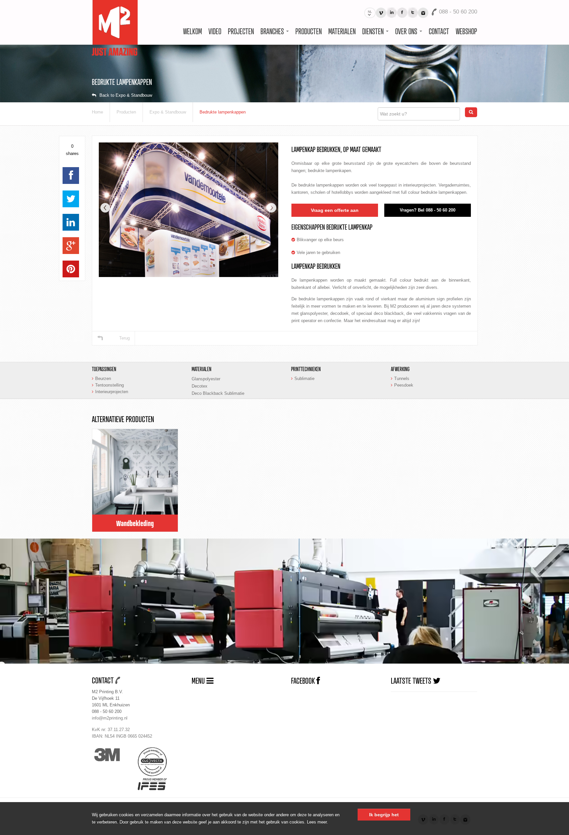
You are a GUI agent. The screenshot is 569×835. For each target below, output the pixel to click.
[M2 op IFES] (157, 784)
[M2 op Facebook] (402, 13)
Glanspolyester (206, 378)
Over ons (407, 31)
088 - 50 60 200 (107, 711)
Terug (124, 338)
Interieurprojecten (111, 391)
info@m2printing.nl (109, 718)
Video (214, 31)
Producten (308, 31)
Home (97, 112)
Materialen (342, 31)
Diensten (373, 31)
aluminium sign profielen (439, 298)
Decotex (199, 386)
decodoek (339, 313)
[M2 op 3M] (113, 754)
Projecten (241, 31)
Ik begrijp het (384, 814)
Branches (272, 31)
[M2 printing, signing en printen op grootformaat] (115, 27)
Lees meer (317, 822)
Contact (439, 31)
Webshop (466, 31)
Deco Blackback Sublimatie (218, 393)
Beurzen (103, 378)
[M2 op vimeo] (381, 13)
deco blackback (389, 313)
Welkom (192, 31)
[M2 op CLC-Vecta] (157, 761)
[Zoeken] (471, 112)
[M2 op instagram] (423, 13)
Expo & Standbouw (167, 112)
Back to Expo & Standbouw (125, 95)
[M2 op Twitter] (412, 13)
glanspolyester (313, 313)
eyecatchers (407, 163)
